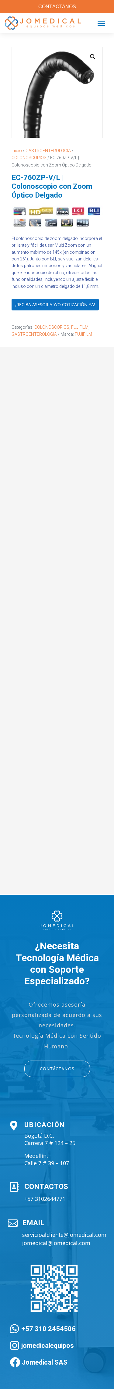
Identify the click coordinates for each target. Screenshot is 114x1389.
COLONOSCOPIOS (29, 157)
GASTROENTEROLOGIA (48, 150)
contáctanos (57, 1069)
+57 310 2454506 (48, 1329)
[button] (92, 56)
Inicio (17, 150)
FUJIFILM (79, 327)
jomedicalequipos (47, 1345)
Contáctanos (57, 6)
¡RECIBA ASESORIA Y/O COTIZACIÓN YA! (55, 304)
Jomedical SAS (44, 1362)
